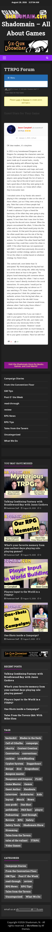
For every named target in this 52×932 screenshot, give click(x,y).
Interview (11, 794)
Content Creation (27, 748)
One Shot (26, 804)
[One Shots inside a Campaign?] (26, 617)
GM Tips (8, 391)
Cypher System (14, 763)
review (8, 409)
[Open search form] (47, 57)
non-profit (11, 804)
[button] (4, 58)
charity (10, 748)
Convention (12, 753)
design (9, 768)
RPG (20, 820)
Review (10, 820)
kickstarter (27, 794)
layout (9, 799)
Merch (20, 799)
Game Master (13, 784)
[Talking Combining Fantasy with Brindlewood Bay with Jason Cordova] (26, 483)
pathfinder (12, 809)
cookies (10, 758)
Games (28, 784)
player (39, 809)
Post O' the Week (13, 397)
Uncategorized (12, 434)
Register (26, 100)
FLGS (38, 779)
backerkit (11, 738)
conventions (29, 753)
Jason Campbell (25, 128)
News (30, 799)
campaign (32, 743)
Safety (30, 820)
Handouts (29, 789)
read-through (11, 403)
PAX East (26, 809)
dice (19, 768)
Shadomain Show (33, 825)
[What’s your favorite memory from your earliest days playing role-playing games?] (26, 527)
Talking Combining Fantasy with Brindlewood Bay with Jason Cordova (26, 503)
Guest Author (13, 789)
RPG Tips (9, 422)
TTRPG (35, 840)
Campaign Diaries (14, 378)
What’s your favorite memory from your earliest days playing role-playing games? (24, 548)
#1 (17, 138)
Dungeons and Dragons (19, 779)
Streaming (11, 830)
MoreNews (32, 925)
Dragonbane (32, 768)
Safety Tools (13, 825)
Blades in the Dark (30, 738)
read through (29, 814)
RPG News (10, 415)
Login (18, 100)
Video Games (13, 845)
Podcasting (12, 814)
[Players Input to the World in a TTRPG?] (26, 573)
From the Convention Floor (19, 384)
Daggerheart (34, 763)
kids (39, 794)
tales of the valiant (16, 840)
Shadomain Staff (12, 508)
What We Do (11, 440)
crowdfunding (26, 758)
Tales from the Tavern (16, 428)
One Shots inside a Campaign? (21, 635)
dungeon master (15, 773)
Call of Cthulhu (14, 743)
